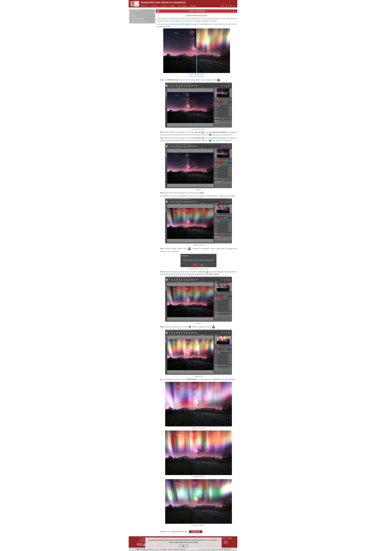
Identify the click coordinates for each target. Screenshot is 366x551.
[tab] (142, 10)
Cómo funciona (135, 11)
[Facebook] (138, 544)
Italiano (170, 549)
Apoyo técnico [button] (182, 6)
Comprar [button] (164, 6)
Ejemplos (133, 16)
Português (163, 549)
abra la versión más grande (196, 76)
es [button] (234, 6)
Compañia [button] (193, 6)
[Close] (219, 540)
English (138, 549)
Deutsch (150, 549)
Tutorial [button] (172, 6)
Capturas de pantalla (137, 19)
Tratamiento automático (218, 138)
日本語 (176, 549)
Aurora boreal (174, 24)
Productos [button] (144, 6)
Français (143, 549)
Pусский (182, 549)
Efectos (133, 13)
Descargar (154, 6)
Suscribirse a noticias (225, 538)
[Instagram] (141, 544)
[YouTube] (144, 544)
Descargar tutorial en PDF (139, 22)
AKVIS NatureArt (186, 24)
